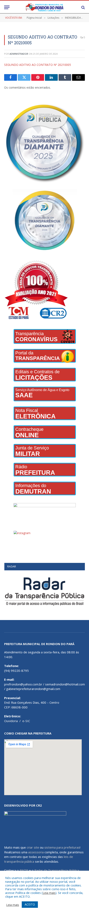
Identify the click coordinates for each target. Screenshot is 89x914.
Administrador (19, 53)
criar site (33, 847)
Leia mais (49, 893)
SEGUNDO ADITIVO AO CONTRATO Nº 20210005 (37, 65)
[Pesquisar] (83, 7)
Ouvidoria (11, 721)
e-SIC (26, 721)
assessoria (36, 852)
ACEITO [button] (30, 904)
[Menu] (7, 7)
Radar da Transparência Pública (56, 870)
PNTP (24, 870)
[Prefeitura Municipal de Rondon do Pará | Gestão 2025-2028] (44, 7)
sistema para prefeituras (62, 847)
